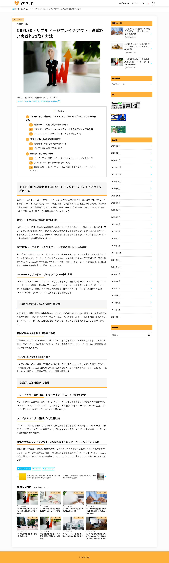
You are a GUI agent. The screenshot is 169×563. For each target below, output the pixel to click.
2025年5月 (115, 217)
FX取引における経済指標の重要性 (44, 139)
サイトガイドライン (138, 3)
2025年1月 (115, 246)
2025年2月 (115, 239)
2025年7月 (115, 203)
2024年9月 (115, 274)
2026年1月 (115, 160)
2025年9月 (115, 189)
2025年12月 (116, 167)
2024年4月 (115, 310)
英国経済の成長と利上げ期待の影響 (48, 144)
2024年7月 (115, 288)
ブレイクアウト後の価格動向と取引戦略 (50, 163)
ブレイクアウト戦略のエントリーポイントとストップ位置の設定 (61, 158)
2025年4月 (115, 224)
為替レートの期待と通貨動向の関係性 (49, 125)
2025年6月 (115, 210)
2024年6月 (115, 296)
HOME (16, 9)
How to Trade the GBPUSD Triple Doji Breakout (37, 101)
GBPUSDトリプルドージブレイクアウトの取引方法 (55, 134)
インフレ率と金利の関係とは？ (46, 148)
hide (68, 111)
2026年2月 (115, 153)
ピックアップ (49, 469)
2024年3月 (115, 317)
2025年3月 (115, 231)
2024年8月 (115, 281)
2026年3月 (115, 146)
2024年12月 (116, 253)
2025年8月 (115, 196)
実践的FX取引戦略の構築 (40, 153)
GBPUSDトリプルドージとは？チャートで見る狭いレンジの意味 (61, 129)
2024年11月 (116, 260)
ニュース (37, 469)
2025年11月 (116, 174)
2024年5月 (115, 303)
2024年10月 (116, 267)
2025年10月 (116, 182)
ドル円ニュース (124, 3)
